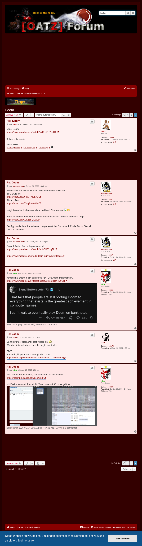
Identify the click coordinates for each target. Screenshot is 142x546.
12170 (111, 346)
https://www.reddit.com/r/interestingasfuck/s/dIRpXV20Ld (35, 281)
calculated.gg (43, 147)
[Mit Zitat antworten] (92, 122)
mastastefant (106, 193)
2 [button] (131, 114)
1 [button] (127, 114)
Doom (9, 110)
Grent (103, 131)
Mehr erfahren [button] (26, 540)
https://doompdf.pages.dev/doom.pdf (25, 378)
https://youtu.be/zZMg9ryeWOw (22, 203)
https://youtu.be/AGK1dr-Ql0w (22, 219)
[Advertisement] (71, 59)
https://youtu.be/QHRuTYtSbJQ (22, 197)
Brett (103, 342)
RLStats (17, 147)
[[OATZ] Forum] (56, 19)
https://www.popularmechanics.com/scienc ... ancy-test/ (35, 357)
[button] (124, 115)
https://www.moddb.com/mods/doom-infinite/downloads (34, 256)
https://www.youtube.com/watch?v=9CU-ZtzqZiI (30, 249)
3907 (111, 199)
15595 (111, 137)
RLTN (9, 147)
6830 (111, 290)
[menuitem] (25, 88)
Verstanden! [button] (123, 538)
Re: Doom (13, 120)
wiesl (103, 284)
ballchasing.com (29, 147)
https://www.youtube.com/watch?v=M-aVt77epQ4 (31, 132)
